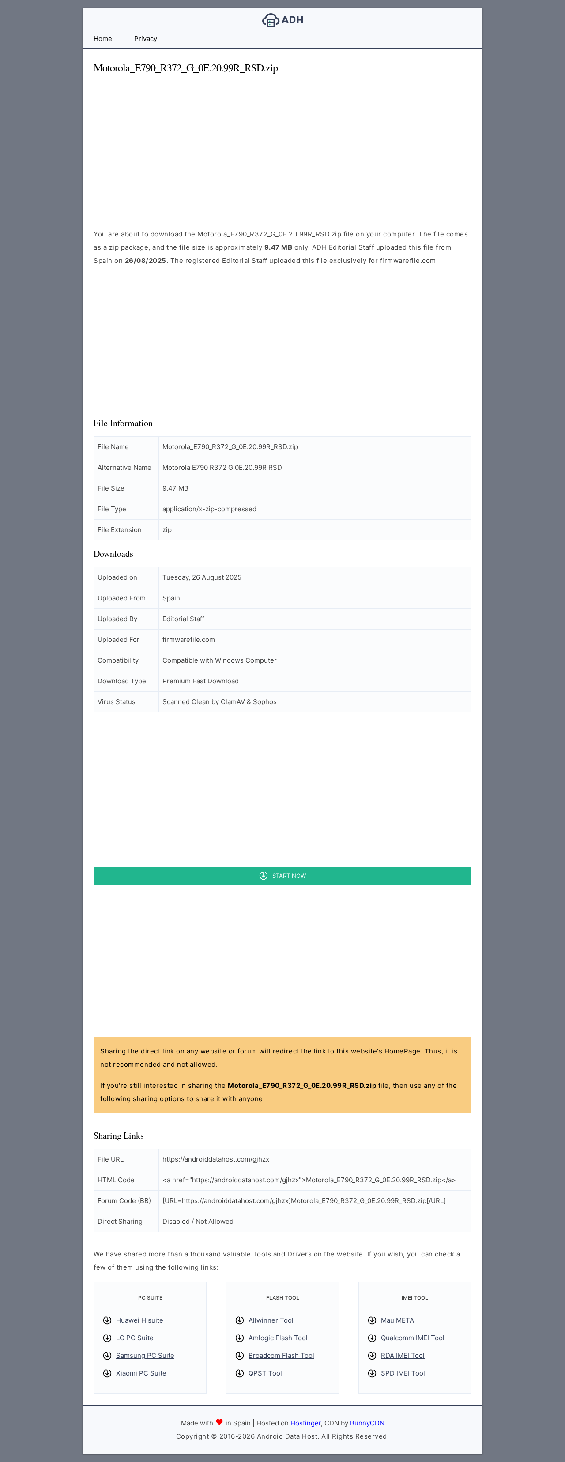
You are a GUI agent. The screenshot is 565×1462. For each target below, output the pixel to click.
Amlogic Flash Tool (278, 1338)
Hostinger (305, 1423)
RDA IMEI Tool (403, 1355)
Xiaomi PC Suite (141, 1373)
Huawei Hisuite (139, 1320)
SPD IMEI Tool (403, 1373)
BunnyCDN (367, 1423)
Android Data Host (282, 20)
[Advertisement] (282, 144)
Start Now (289, 875)
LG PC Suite (135, 1338)
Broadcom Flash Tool (281, 1355)
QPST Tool (265, 1373)
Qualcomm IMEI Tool (412, 1338)
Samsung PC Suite (145, 1355)
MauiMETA (397, 1320)
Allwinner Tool (271, 1320)
